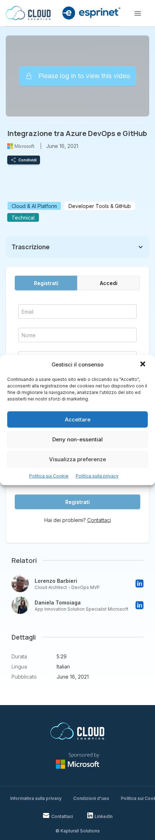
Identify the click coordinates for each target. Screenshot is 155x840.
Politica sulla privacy (97, 476)
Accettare (77, 419)
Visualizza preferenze (77, 459)
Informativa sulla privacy (36, 798)
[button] (143, 364)
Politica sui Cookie (48, 476)
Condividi (27, 159)
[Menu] (137, 13)
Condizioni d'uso (91, 798)
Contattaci (99, 520)
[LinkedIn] (139, 583)
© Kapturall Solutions (78, 830)
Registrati (46, 283)
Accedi (109, 283)
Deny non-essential (77, 439)
